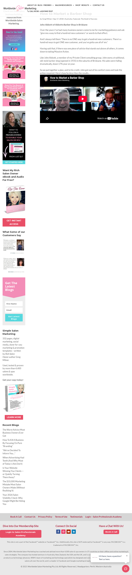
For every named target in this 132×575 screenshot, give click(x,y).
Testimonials (76, 517)
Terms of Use (61, 517)
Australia (68, 19)
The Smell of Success (89, 19)
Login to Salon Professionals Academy (21, 534)
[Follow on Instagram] (63, 532)
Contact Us (98, 5)
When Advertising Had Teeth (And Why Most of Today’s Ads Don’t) (13, 460)
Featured (76, 19)
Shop (77, 5)
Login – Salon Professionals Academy (103, 517)
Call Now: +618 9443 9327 (41, 11)
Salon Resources (63, 5)
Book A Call (16, 517)
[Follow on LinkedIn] (74, 532)
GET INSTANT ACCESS (14, 222)
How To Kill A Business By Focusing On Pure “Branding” (13, 443)
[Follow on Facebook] (58, 532)
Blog (40, 5)
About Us (32, 5)
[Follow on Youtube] (69, 532)
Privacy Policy (45, 517)
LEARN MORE (14, 417)
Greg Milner (47, 19)
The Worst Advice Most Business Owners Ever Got (14, 432)
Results (85, 5)
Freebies (47, 5)
